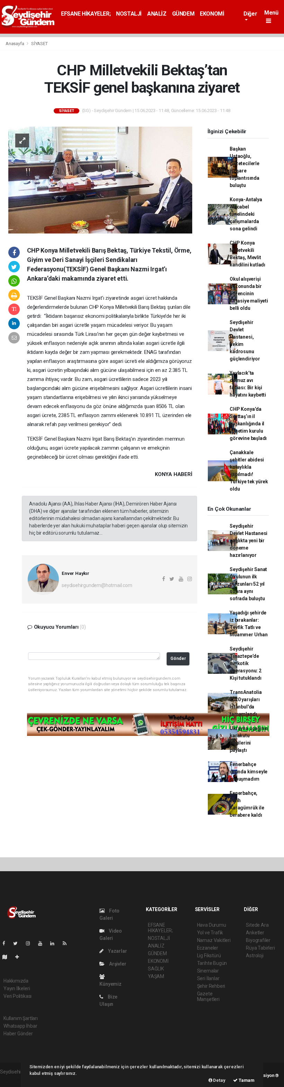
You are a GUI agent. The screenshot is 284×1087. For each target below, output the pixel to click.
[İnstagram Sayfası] (31, 943)
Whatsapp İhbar (20, 1026)
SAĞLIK (156, 968)
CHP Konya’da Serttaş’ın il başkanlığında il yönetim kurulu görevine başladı (248, 423)
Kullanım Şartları (20, 1018)
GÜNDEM (183, 13)
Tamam (246, 1080)
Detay (218, 1080)
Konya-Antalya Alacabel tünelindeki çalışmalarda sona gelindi (246, 214)
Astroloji (254, 955)
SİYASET (39, 43)
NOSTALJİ (129, 13)
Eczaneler (207, 948)
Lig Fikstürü (209, 955)
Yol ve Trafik (210, 932)
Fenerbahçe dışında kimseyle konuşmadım (248, 772)
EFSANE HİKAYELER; (85, 13)
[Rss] (67, 943)
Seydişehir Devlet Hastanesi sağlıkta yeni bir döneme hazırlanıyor (248, 540)
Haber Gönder (18, 1033)
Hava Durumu (211, 925)
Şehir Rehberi (211, 986)
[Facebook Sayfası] (6, 943)
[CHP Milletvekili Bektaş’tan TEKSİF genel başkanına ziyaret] (100, 179)
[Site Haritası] (7, 957)
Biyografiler (258, 940)
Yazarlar (117, 951)
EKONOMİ (212, 13)
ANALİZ (157, 13)
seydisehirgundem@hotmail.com (97, 585)
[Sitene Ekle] (20, 957)
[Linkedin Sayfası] (55, 943)
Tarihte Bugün (212, 963)
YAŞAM (156, 976)
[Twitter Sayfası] (18, 943)
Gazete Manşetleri (208, 996)
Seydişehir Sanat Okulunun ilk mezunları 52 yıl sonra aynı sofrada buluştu (248, 584)
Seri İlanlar (208, 978)
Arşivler (117, 964)
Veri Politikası (17, 996)
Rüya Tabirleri (260, 948)
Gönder (178, 658)
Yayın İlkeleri (16, 988)
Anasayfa (15, 43)
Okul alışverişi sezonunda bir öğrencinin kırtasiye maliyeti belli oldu (249, 293)
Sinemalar (208, 971)
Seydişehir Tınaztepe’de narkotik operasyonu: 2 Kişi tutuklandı (245, 663)
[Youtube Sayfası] (43, 943)
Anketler (255, 932)
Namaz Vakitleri (214, 940)
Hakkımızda (15, 981)
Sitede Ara (257, 925)
